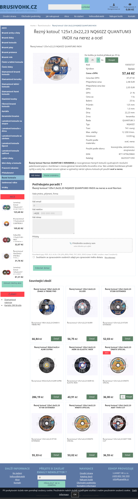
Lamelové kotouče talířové (10, 152)
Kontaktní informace (86, 485)
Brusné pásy (7, 47)
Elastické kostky (9, 99)
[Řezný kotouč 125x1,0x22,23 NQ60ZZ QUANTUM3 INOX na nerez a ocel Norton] (56, 68)
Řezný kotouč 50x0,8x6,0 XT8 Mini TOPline (18, 254)
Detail (56, 338)
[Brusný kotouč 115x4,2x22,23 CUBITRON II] (6, 224)
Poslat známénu (51, 175)
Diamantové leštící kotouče (10, 85)
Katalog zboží (86, 476)
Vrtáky (5, 187)
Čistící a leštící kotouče (12, 62)
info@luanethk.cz (121, 479)
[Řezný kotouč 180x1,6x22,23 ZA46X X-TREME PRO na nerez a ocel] (47, 307)
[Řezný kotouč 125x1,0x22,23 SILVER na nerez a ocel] (82, 307)
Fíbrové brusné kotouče (9, 105)
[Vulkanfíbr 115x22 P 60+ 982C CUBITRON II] (6, 240)
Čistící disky (7, 67)
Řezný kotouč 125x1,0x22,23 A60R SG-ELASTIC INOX (82, 348)
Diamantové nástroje (10, 301)
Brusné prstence (9, 52)
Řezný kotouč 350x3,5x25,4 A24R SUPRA (46, 348)
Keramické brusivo (10, 116)
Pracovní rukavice (10, 168)
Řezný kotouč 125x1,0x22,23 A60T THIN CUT (118, 406)
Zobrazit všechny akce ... (12, 284)
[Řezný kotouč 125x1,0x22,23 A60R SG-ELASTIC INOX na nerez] (82, 365)
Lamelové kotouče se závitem (12, 137)
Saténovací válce (9, 182)
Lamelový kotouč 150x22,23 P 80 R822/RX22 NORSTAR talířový (18, 205)
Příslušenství (8, 172)
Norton (131, 68)
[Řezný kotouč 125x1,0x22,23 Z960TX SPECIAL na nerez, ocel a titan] (118, 365)
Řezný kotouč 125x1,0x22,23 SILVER (82, 290)
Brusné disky (8, 37)
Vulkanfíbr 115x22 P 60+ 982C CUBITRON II (18, 238)
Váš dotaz (35, 175)
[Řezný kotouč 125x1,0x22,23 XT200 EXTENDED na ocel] (118, 307)
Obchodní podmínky (31, 16)
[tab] (35, 175)
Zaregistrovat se (114, 9)
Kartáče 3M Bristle (12, 305)
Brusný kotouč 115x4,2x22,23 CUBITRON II (18, 221)
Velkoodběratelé (96, 16)
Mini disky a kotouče (11, 163)
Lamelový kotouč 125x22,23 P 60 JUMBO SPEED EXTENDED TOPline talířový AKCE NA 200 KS (18, 270)
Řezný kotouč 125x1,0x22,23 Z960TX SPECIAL (118, 348)
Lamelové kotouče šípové (10, 144)
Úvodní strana (9, 16)
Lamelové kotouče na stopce (12, 122)
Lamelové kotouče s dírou (11, 129)
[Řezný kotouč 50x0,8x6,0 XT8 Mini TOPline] (6, 256)
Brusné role (7, 57)
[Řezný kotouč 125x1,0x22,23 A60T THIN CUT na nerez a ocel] (118, 423)
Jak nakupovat (52, 16)
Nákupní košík (116, 16)
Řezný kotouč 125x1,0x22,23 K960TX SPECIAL (82, 406)
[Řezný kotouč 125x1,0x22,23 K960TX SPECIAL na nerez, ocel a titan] (82, 423)
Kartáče (5, 111)
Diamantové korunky (12, 79)
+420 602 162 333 (121, 476)
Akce (66, 16)
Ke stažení (79, 16)
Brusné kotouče (9, 42)
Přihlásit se (114, 7)
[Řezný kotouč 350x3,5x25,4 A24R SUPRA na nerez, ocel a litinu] (47, 365)
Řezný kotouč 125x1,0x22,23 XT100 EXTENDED (47, 406)
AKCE (4, 28)
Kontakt (131, 16)
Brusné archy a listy (11, 33)
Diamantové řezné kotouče (10, 92)
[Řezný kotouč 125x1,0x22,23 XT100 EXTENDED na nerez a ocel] (47, 423)
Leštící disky (7, 158)
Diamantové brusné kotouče (11, 73)
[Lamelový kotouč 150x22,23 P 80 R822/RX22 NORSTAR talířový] (6, 207)
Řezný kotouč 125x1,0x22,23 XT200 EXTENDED (118, 290)
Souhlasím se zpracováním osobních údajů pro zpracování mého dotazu (69, 257)
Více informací (110, 257)
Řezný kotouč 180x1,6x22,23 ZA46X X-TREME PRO (47, 290)
